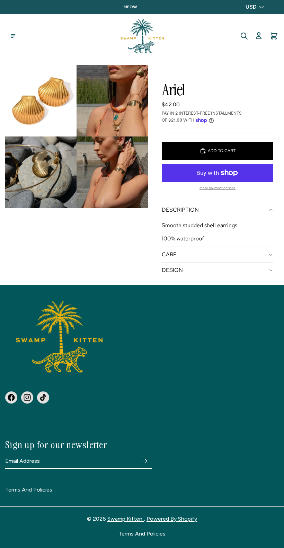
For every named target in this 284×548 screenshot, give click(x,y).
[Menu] (13, 36)
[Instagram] (27, 397)
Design (172, 270)
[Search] (244, 36)
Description (180, 209)
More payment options (217, 188)
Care (169, 254)
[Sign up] (144, 460)
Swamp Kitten (125, 518)
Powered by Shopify (172, 518)
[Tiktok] (43, 397)
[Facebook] (11, 397)
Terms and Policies (28, 490)
